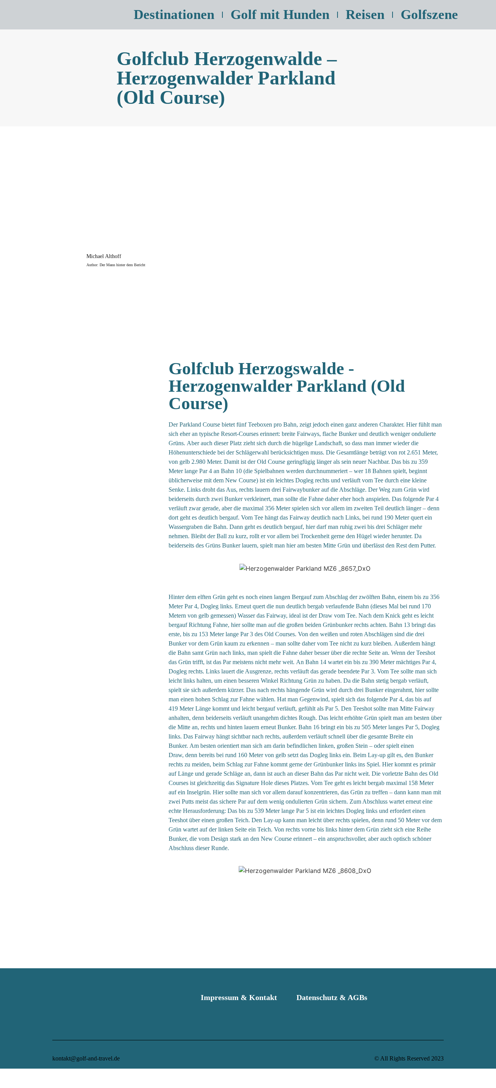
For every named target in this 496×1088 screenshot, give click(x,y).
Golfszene (429, 14)
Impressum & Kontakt (239, 997)
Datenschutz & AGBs (331, 997)
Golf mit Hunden (280, 14)
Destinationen (174, 14)
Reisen (365, 14)
